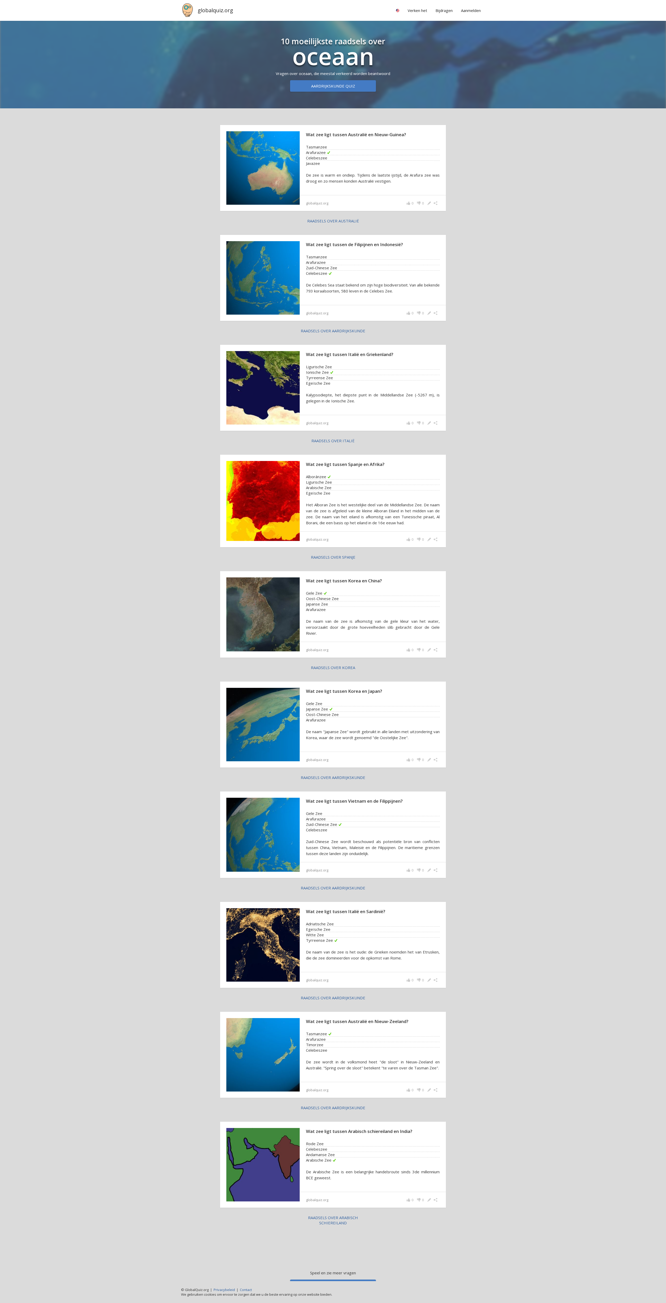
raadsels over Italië (333, 440)
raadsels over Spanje (333, 557)
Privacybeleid (224, 1289)
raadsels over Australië (333, 220)
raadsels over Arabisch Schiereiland (333, 1220)
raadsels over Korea (333, 667)
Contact (246, 1289)
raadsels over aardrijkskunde (333, 330)
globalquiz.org (215, 10)
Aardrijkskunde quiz (333, 86)
